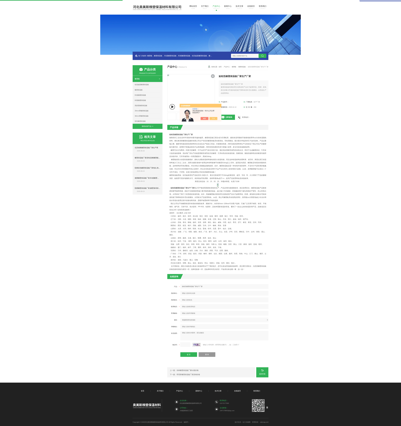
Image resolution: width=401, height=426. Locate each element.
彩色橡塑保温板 (140, 121)
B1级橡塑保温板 (140, 95)
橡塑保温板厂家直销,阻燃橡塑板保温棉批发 (151, 158)
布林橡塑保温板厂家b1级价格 (188, 370)
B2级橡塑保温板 (140, 100)
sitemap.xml (264, 422)
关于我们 (160, 391)
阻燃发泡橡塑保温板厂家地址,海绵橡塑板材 (151, 168)
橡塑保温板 (139, 90)
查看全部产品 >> (147, 126)
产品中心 (227, 67)
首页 (220, 67)
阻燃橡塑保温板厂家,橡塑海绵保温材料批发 (151, 188)
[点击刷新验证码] (196, 345)
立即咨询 (228, 117)
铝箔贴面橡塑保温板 (142, 84)
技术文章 (218, 391)
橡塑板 (137, 79)
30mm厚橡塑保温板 (141, 116)
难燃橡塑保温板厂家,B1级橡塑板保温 (148, 178)
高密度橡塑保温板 (141, 105)
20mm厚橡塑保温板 (141, 111)
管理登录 (255, 422)
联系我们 (256, 391)
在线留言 (237, 391)
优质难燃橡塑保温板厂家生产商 (146, 148)
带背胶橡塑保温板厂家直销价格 (188, 374)
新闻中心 (198, 391)
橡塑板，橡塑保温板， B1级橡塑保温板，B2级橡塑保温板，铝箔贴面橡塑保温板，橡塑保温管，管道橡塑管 (179, 56)
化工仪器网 (246, 422)
